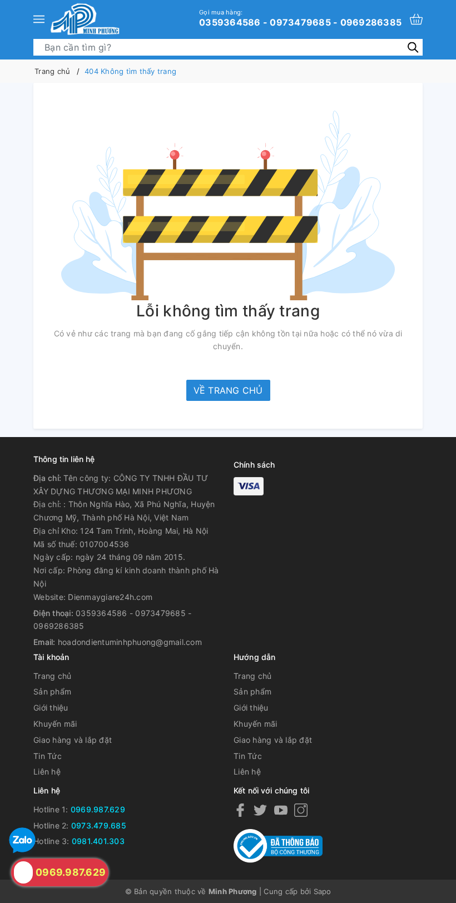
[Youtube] (281, 810)
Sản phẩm (52, 691)
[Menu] (38, 19)
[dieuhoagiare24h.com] (85, 19)
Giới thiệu (50, 707)
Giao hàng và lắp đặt (72, 740)
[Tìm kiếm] (413, 47)
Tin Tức (47, 756)
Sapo (322, 891)
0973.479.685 (98, 825)
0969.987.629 (98, 809)
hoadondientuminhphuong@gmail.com (130, 642)
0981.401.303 (98, 841)
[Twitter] (260, 810)
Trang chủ (52, 676)
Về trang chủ (228, 390)
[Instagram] (301, 810)
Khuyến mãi (55, 723)
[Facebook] (240, 810)
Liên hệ (47, 771)
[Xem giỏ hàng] (416, 19)
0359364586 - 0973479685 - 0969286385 (300, 17)
